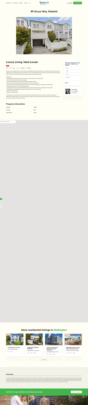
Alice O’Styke (74, 89)
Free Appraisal (77, 2)
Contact (26, 3)
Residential (8, 3)
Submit (66, 82)
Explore (20, 3)
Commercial (14, 3)
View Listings (69, 2)
